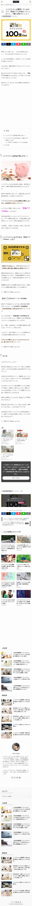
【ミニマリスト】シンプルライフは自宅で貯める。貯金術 (8, 455)
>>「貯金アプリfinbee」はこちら (10, 292)
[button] (3, 44)
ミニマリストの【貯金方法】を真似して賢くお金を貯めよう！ (8, 439)
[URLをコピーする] (28, 44)
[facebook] (12, 778)
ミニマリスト (16, 491)
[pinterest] (20, 778)
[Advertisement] (16, 107)
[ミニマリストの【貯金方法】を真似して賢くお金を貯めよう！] (7, 433)
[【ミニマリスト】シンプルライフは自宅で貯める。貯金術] (7, 449)
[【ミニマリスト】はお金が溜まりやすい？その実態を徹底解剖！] (21, 433)
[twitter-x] (15, 778)
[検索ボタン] (30, 2)
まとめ (7, 145)
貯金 (21, 491)
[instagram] (17, 778)
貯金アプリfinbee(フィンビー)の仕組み (18, 142)
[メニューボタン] (2, 2)
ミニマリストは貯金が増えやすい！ (16, 135)
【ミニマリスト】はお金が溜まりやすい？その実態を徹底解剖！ (22, 439)
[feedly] (18, 902)
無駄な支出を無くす (6, 16)
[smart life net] (16, 2)
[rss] (20, 902)
